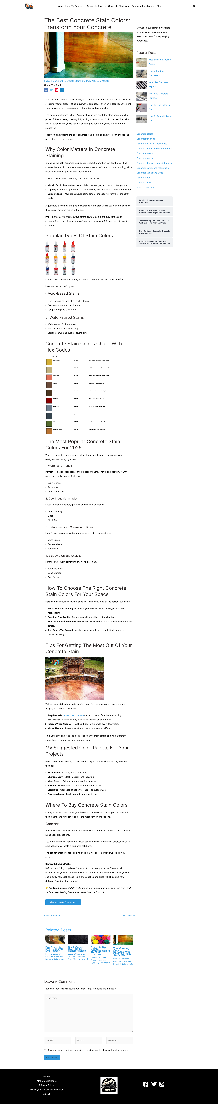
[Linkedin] (62, 90)
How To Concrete (145, 187)
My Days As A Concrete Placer (46, 1089)
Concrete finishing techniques (151, 143)
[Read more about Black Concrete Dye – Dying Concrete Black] (78, 939)
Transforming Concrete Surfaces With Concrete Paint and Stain (122, 952)
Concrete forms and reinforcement (154, 148)
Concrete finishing (145, 138)
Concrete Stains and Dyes (78, 81)
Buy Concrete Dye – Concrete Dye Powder (54, 949)
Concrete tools (143, 182)
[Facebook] (46, 90)
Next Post (129, 915)
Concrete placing (145, 158)
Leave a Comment (53, 81)
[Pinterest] (56, 90)
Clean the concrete (74, 715)
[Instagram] (162, 1084)
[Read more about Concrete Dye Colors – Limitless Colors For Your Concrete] (100, 939)
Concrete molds (144, 153)
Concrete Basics (144, 134)
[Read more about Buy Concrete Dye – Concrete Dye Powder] (55, 939)
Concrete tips (143, 177)
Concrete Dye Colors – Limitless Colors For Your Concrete (100, 951)
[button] (83, 6)
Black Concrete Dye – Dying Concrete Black (77, 949)
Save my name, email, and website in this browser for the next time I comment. (87, 1050)
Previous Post (51, 915)
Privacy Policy (46, 1085)
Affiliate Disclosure (47, 1081)
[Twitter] (51, 90)
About (46, 1094)
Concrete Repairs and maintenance (154, 163)
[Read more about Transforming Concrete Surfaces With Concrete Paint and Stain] (123, 940)
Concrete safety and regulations (152, 168)
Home (46, 1076)
